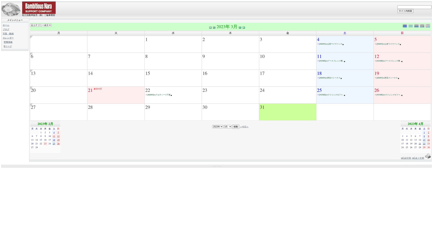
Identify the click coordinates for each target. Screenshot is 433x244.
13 (33, 73)
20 (33, 90)
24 (262, 90)
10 (262, 56)
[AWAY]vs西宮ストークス (329, 78)
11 (319, 56)
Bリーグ (8, 46)
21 (90, 90)
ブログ (6, 29)
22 (147, 90)
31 (262, 107)
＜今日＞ (244, 126)
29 (147, 107)
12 (376, 56)
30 (204, 107)
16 (204, 73)
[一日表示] (423, 25)
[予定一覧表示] (428, 25)
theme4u (220, 166)
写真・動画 (8, 33)
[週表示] (417, 25)
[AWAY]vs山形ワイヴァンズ (330, 44)
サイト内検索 (405, 11)
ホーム (6, 25)
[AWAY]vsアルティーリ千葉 (158, 95)
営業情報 (8, 42)
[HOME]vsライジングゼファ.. (331, 95)
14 (90, 73)
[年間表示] (405, 25)
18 (319, 73)
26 (376, 90)
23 (204, 90)
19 (376, 73)
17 (262, 73)
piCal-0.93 (406, 158)
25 (319, 90)
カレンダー (8, 38)
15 (147, 73)
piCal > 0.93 (418, 158)
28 (90, 107)
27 (33, 107)
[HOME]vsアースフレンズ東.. (331, 61)
